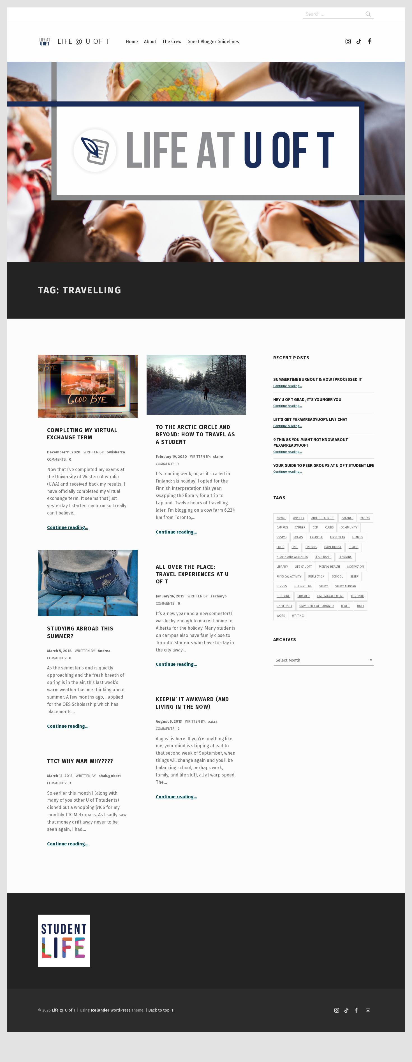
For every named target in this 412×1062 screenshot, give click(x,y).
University (284, 606)
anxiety (298, 518)
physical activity (289, 576)
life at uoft (303, 567)
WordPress (120, 1010)
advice (281, 518)
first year (337, 537)
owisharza (116, 452)
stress (282, 586)
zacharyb (218, 596)
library (282, 567)
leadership (323, 557)
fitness (357, 537)
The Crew (171, 41)
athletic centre (322, 518)
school (337, 576)
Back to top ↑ (161, 1010)
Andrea (104, 651)
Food (280, 547)
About (150, 41)
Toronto (357, 596)
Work (281, 616)
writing (298, 616)
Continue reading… (67, 527)
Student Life (303, 586)
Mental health (329, 567)
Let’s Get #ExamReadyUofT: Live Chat (310, 419)
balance (347, 518)
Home (132, 41)
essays (281, 537)
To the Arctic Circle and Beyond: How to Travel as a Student (195, 434)
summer (303, 596)
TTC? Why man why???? (80, 761)
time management (330, 596)
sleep (354, 576)
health (353, 547)
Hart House (333, 547)
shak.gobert (110, 776)
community (349, 527)
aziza (212, 721)
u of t (345, 606)
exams (298, 537)
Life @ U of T (83, 41)
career (300, 527)
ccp (315, 527)
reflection (316, 576)
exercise (316, 537)
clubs (329, 527)
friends (311, 547)
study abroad (345, 586)
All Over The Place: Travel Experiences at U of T (192, 574)
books (365, 518)
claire (218, 457)
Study (323, 586)
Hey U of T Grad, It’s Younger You (307, 399)
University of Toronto (316, 606)
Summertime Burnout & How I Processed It (317, 379)
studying (283, 596)
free (294, 547)
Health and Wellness (292, 557)
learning (345, 557)
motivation (355, 567)
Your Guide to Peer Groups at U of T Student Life (323, 465)
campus (282, 527)
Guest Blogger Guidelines (213, 41)
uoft (360, 606)
